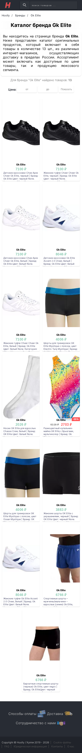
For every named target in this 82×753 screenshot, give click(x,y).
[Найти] (24, 5)
